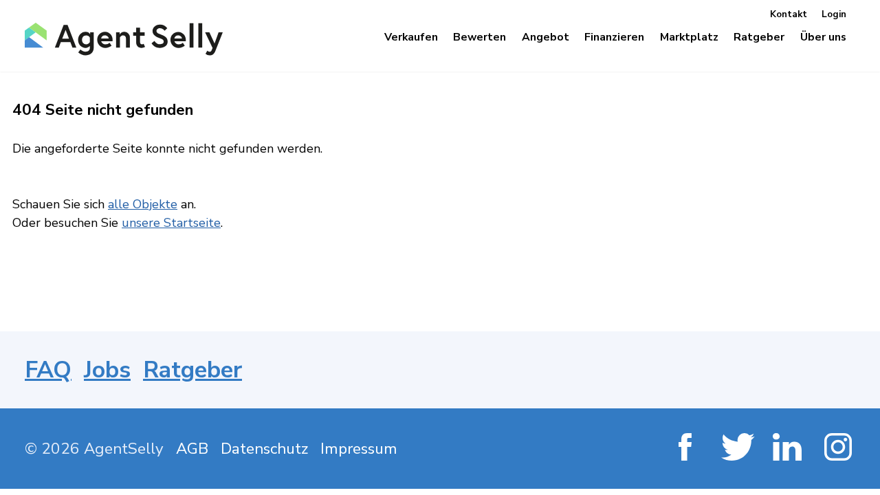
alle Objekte (142, 204)
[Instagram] (839, 448)
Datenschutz (264, 448)
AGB (192, 448)
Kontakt (788, 14)
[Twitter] (736, 448)
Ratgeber (192, 370)
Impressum (358, 448)
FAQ (48, 370)
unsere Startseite (171, 222)
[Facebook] (685, 448)
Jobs (107, 370)
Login (834, 14)
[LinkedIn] (788, 448)
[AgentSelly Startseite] (119, 39)
